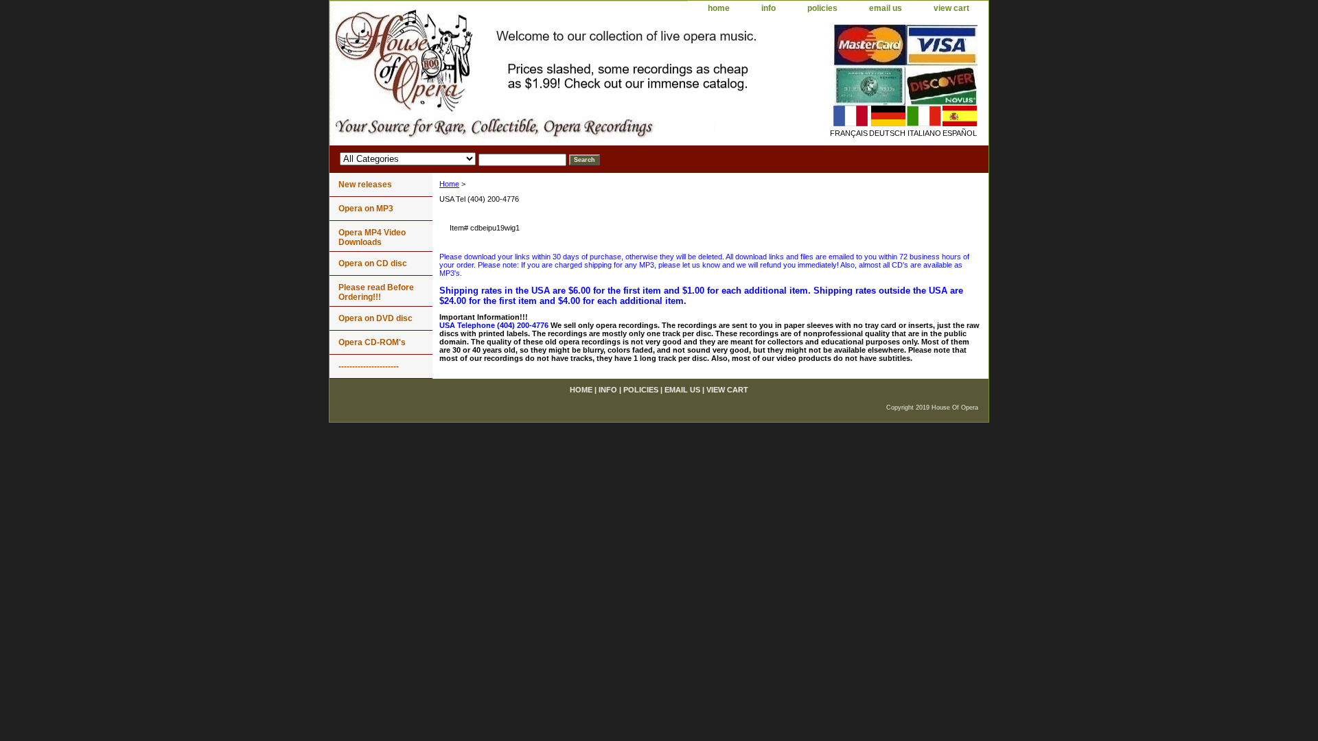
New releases (365, 184)
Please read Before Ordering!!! (376, 292)
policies (822, 8)
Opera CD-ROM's (372, 342)
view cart (951, 8)
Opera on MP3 (365, 208)
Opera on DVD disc (375, 318)
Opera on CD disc (372, 263)
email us (885, 8)
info (768, 8)
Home (449, 184)
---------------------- (368, 366)
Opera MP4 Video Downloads (372, 237)
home (719, 8)
